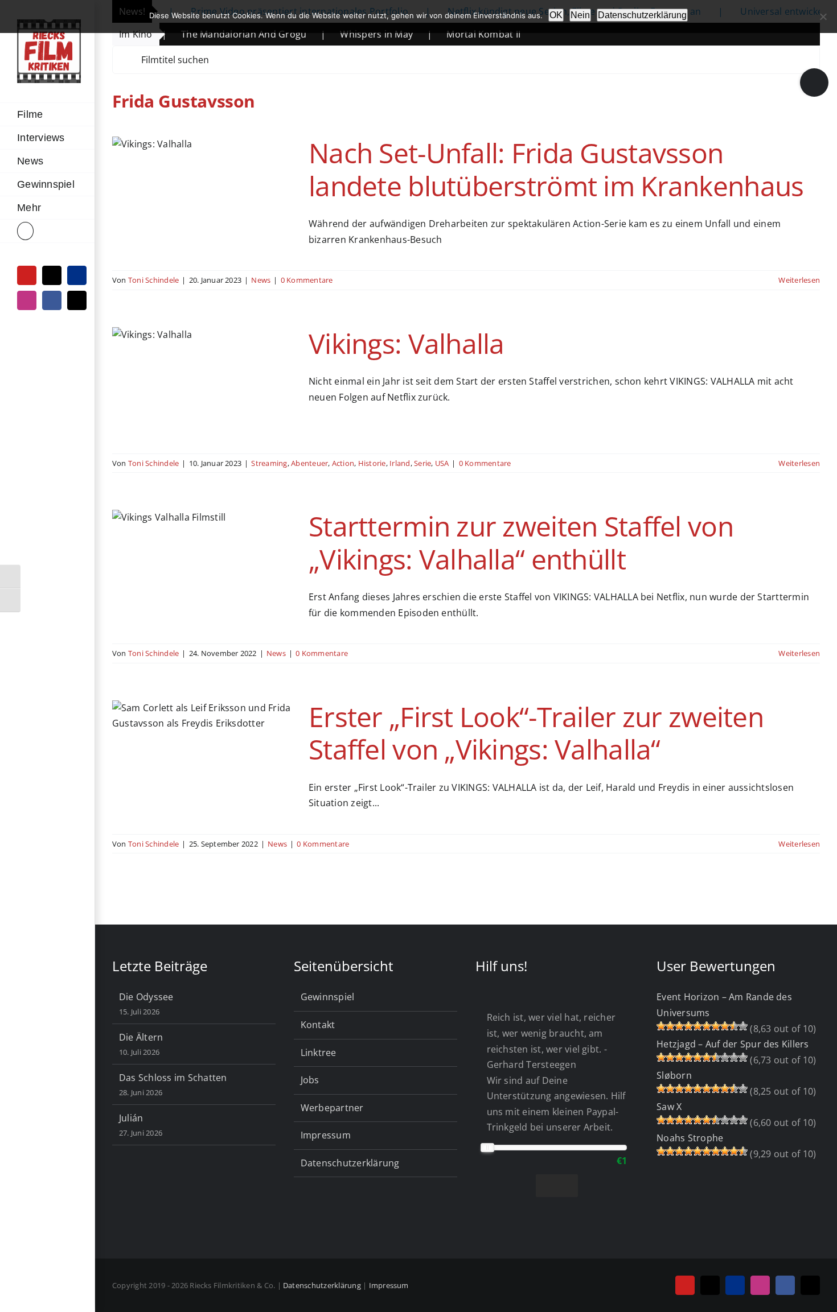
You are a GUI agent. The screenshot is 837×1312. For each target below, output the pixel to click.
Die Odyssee (146, 997)
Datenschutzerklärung (350, 1163)
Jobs (310, 1080)
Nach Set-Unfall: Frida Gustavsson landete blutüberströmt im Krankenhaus (556, 169)
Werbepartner (332, 1107)
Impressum (326, 1135)
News (260, 280)
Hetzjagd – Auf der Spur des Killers (733, 1044)
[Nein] (822, 16)
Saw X (669, 1106)
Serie (422, 463)
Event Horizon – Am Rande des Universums (724, 1005)
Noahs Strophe (690, 1138)
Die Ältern (141, 1037)
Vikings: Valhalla (406, 343)
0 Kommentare (307, 280)
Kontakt (318, 1024)
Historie (372, 463)
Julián (131, 1118)
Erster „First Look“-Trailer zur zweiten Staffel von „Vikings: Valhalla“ (536, 733)
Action (343, 463)
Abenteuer (309, 463)
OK (556, 15)
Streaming (269, 463)
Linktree (319, 1052)
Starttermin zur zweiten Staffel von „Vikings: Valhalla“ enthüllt (521, 542)
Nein (580, 15)
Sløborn (674, 1075)
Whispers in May (332, 34)
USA (442, 463)
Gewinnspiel (328, 997)
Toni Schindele (153, 280)
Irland (399, 463)
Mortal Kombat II (440, 34)
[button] (47, 231)
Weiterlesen (799, 280)
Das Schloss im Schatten (173, 1077)
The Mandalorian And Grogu (199, 34)
